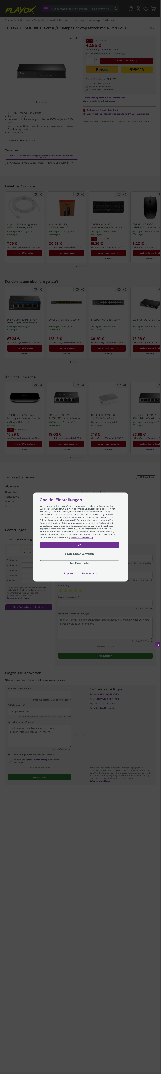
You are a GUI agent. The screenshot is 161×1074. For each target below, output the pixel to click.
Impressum (70, 573)
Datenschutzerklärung (82, 537)
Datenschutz (89, 573)
